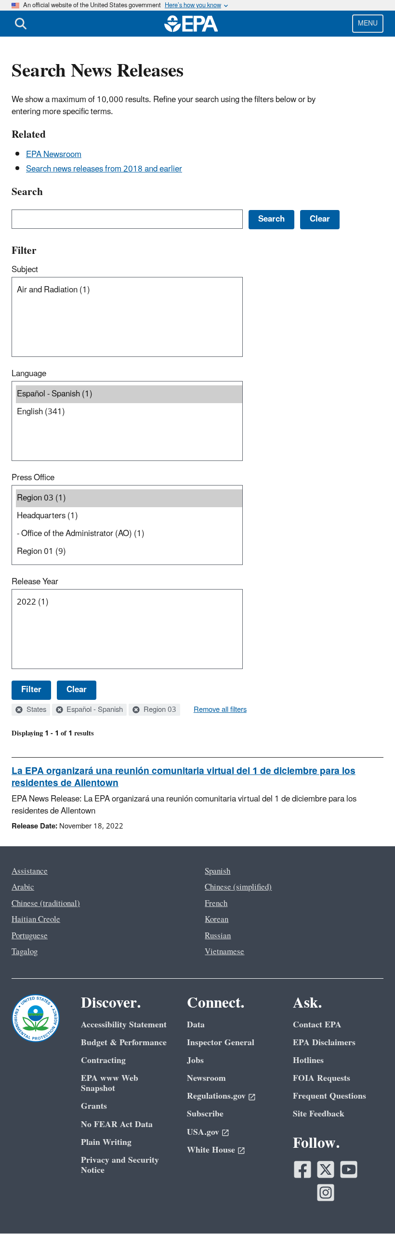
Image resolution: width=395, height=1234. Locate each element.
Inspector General (220, 1042)
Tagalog (25, 951)
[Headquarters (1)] (129, 516)
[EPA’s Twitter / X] (325, 1169)
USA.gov (203, 1132)
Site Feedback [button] (318, 1114)
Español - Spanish (94, 710)
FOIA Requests (321, 1078)
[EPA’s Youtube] (348, 1169)
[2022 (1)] (129, 602)
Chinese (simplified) (238, 887)
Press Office (33, 478)
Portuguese (30, 936)
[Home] (191, 24)
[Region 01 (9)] (129, 552)
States (35, 710)
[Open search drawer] (21, 23)
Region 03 (159, 710)
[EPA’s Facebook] (302, 1169)
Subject (25, 269)
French (216, 903)
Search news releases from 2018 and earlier (104, 169)
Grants (94, 1106)
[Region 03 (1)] (129, 498)
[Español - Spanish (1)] (129, 394)
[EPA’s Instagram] (325, 1192)
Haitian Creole (36, 919)
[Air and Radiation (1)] (129, 290)
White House (211, 1150)
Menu (368, 23)
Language (29, 373)
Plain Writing (106, 1142)
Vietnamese (224, 951)
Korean (216, 919)
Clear (76, 689)
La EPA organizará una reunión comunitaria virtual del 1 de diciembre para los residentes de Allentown (184, 777)
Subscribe (205, 1114)
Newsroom (206, 1078)
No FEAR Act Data (117, 1124)
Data (196, 1025)
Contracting (103, 1060)
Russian (218, 936)
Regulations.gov (216, 1096)
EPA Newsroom (53, 154)
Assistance (30, 871)
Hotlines (308, 1060)
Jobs (195, 1060)
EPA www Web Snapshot (109, 1083)
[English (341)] (129, 412)
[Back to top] (368, 1207)
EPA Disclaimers (324, 1042)
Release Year (35, 582)
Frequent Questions (329, 1096)
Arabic (23, 887)
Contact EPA (317, 1025)
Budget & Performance (124, 1042)
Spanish (217, 871)
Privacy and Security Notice (120, 1165)
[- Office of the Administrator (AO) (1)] (129, 534)
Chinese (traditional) (46, 903)
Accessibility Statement (124, 1025)
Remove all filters (220, 710)
